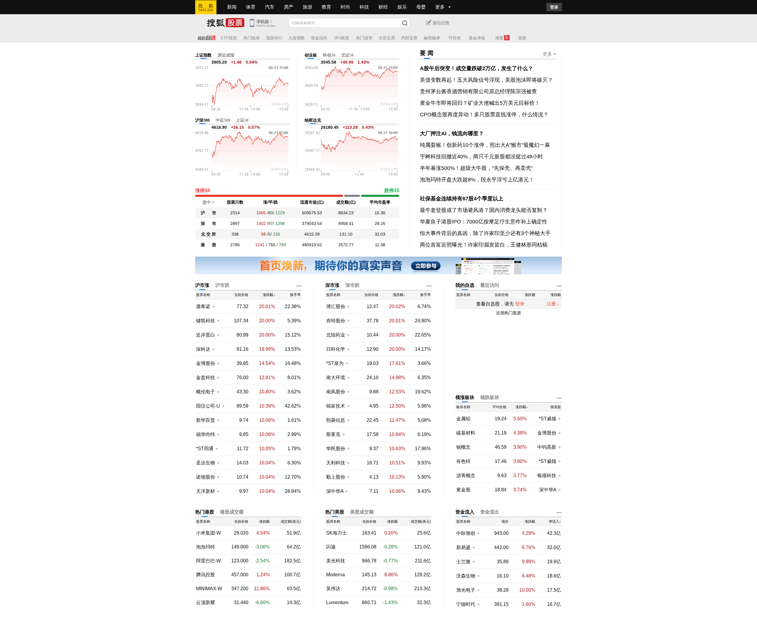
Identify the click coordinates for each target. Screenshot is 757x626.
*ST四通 (204, 448)
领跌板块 (489, 397)
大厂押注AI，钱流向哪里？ (452, 133)
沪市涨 (202, 285)
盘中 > (208, 202)
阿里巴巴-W (208, 561)
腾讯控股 (205, 574)
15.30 (380, 212)
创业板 (311, 55)
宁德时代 (465, 604)
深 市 (208, 223)
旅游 (307, 6)
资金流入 (464, 511)
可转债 (454, 38)
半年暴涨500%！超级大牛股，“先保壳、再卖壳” (476, 168)
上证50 (242, 120)
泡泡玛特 (205, 547)
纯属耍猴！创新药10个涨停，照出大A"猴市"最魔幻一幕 (485, 145)
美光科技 (335, 561)
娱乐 (402, 6)
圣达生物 (205, 462)
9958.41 (346, 223)
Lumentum (337, 602)
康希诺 (203, 306)
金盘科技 (205, 377)
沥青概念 (465, 475)
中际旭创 (465, 533)
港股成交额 (232, 511)
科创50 (329, 55)
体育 (250, 6)
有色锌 (463, 461)
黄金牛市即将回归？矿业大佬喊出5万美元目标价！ (480, 103)
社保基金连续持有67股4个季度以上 (461, 199)
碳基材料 (465, 433)
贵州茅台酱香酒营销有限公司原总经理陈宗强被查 (478, 91)
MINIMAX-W (209, 588)
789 (282, 244)
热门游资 (364, 38)
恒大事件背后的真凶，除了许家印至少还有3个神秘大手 (485, 233)
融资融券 (432, 38)
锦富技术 (335, 405)
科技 (364, 6)
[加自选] (213, 306)
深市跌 (352, 285)
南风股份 (335, 391)
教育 (326, 6)
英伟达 (333, 588)
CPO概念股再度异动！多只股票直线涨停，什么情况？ (484, 115)
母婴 (421, 6)
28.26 (380, 223)
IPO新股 (341, 38)
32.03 (380, 234)
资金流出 (489, 511)
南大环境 (335, 377)
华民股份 (335, 448)
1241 (260, 244)
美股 (522, 38)
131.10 (345, 234)
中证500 (223, 120)
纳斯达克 (313, 120)
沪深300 (202, 120)
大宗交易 (386, 38)
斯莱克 (334, 434)
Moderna (335, 574)
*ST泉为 (335, 363)
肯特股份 (335, 320)
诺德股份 (205, 476)
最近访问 (489, 285)
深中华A (335, 491)
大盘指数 (296, 38)
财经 (383, 6)
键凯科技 (205, 320)
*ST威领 (548, 418)
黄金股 (463, 489)
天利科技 (335, 462)
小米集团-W (208, 533)
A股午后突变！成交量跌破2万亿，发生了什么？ (476, 68)
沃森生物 (465, 575)
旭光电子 (465, 590)
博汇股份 (335, 306)
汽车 (269, 6)
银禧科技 (546, 475)
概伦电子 (205, 391)
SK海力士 (336, 533)
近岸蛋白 (205, 334)
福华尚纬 (205, 434)
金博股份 (205, 363)
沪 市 (208, 212)
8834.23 (346, 212)
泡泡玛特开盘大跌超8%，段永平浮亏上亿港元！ (477, 180)
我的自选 (464, 285)
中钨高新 (546, 447)
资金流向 (319, 38)
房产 (288, 6)
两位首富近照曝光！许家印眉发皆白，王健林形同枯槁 (484, 245)
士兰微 (463, 561)
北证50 (347, 55)
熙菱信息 (335, 420)
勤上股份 (335, 476)
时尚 (345, 6)
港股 (499, 38)
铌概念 (463, 447)
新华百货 (205, 420)
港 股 (208, 244)
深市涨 (332, 285)
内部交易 (409, 38)
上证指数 (203, 55)
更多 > (549, 54)
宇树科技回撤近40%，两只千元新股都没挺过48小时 (481, 157)
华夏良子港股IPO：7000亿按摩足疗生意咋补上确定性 (483, 222)
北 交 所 (208, 234)
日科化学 (335, 349)
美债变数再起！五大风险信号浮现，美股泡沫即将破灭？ (486, 80)
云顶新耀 (205, 602)
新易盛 (463, 547)
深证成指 (226, 55)
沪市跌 (222, 285)
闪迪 (331, 547)
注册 (551, 303)
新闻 (232, 6)
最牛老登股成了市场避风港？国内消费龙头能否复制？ (484, 210)
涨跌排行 (274, 38)
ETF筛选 (229, 38)
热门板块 (251, 38)
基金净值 (477, 38)
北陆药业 (335, 334)
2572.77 (346, 244)
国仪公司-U (208, 405)
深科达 (203, 349)
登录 (554, 7)
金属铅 (463, 418)
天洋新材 (205, 491)
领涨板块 (464, 397)
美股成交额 (362, 511)
